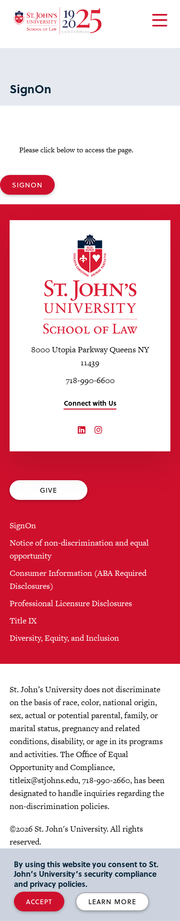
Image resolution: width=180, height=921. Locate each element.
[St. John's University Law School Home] (90, 284)
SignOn (27, 185)
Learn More (112, 901)
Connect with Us (90, 403)
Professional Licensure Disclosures (71, 603)
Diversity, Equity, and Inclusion (64, 638)
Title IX (23, 620)
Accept (39, 901)
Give (48, 490)
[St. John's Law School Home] (58, 21)
